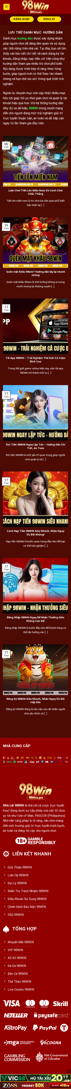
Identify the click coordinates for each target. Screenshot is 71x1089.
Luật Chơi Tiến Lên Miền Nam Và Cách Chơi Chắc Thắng (35, 192)
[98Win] (35, 7)
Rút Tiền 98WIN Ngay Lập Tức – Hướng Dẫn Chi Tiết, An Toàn (35, 446)
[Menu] (6, 7)
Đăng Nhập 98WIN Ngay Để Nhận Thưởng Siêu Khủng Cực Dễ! (35, 619)
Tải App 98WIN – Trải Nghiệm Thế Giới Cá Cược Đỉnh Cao (35, 359)
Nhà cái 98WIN (13, 805)
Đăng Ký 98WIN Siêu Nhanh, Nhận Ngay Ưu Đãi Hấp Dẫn (36, 700)
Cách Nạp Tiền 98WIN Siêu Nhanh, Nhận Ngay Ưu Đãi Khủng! (35, 532)
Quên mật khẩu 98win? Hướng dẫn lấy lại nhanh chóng (35, 273)
